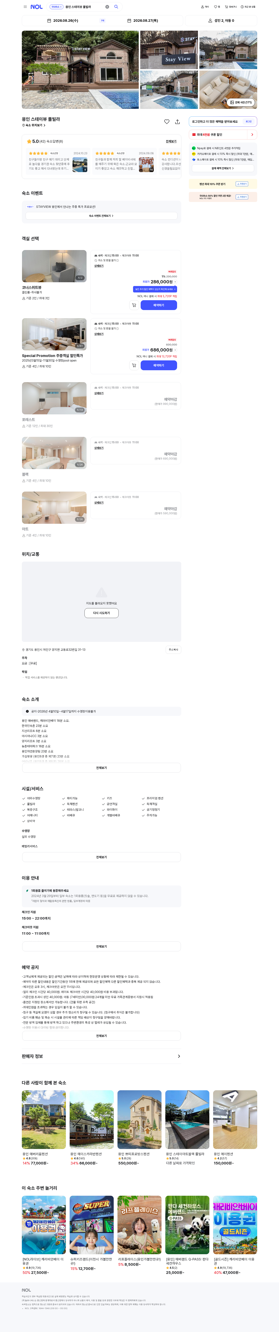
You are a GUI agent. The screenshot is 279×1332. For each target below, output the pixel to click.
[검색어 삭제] (107, 7)
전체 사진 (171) (243, 102)
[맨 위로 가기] (269, 1322)
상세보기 (98, 265)
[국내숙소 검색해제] (61, 7)
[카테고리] (25, 6)
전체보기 (171, 141)
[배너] (223, 184)
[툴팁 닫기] (175, 289)
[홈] (37, 7)
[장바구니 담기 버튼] (134, 305)
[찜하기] (167, 121)
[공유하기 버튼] (177, 121)
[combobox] (84, 7)
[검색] (116, 7)
